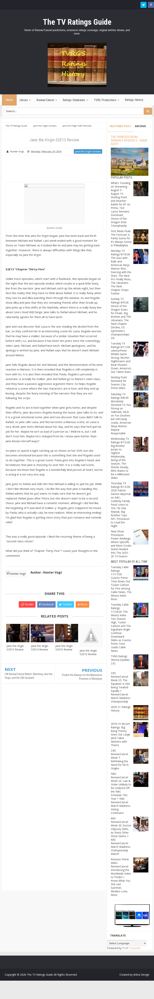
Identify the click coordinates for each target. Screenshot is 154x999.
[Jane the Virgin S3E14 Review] (42, 633)
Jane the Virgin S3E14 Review (39, 647)
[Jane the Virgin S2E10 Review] (91, 635)
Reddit (29, 604)
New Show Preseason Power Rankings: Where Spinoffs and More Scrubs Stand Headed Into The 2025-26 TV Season (121, 544)
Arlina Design (141, 974)
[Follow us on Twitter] (143, 5)
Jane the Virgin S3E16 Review (64, 647)
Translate (135, 948)
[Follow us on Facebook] (151, 5)
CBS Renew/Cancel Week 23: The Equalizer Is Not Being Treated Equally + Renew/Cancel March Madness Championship (120, 687)
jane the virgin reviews (88, 151)
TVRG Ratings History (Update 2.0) (120, 659)
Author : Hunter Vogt (46, 572)
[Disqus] (54, 740)
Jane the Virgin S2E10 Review (88, 652)
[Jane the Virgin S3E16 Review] (66, 633)
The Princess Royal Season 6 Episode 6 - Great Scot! (129, 140)
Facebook (47, 604)
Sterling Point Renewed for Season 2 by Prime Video (119, 382)
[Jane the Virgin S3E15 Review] (18, 633)
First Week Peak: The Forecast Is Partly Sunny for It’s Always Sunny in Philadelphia (121, 238)
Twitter (67, 604)
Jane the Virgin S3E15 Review (15, 647)
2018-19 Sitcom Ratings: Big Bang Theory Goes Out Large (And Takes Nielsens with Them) (120, 734)
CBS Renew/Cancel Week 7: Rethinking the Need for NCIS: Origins (120, 759)
